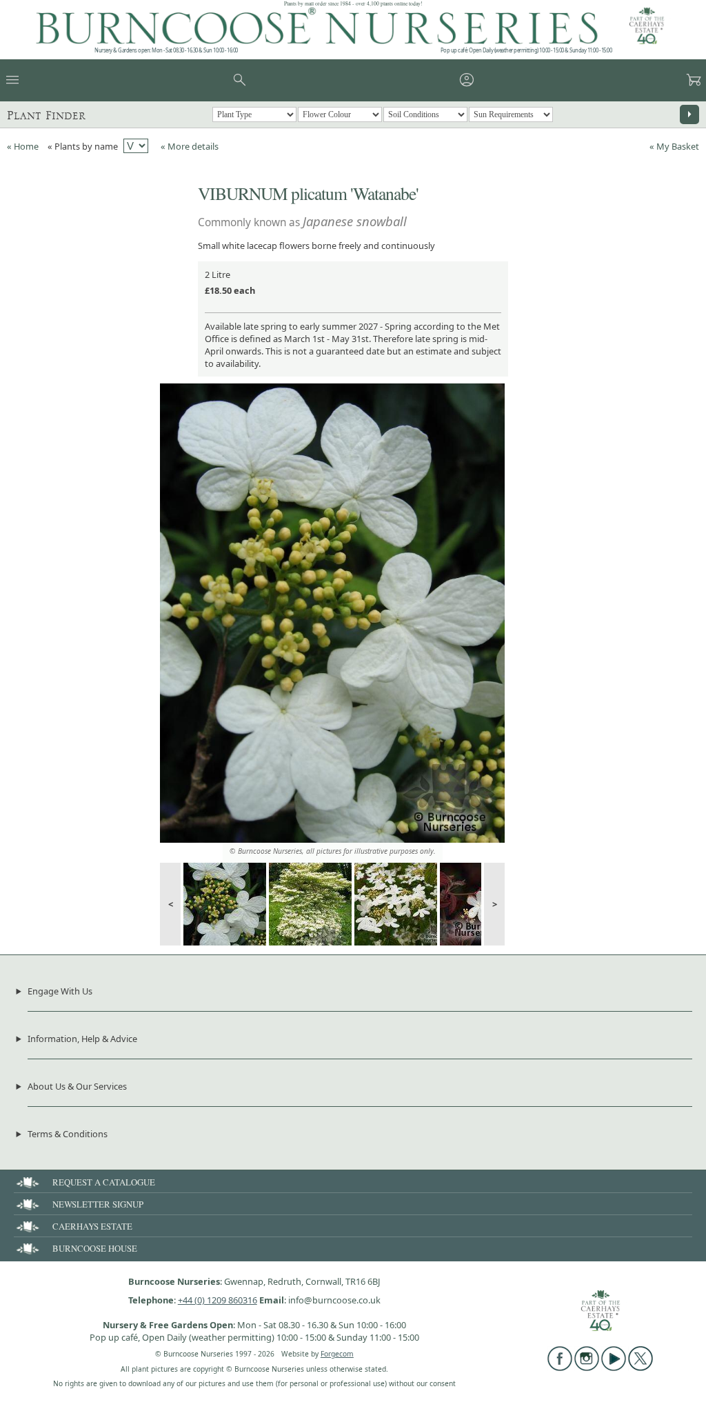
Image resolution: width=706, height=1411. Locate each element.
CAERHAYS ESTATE (92, 1226)
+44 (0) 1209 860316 (217, 1300)
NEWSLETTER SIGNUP (97, 1204)
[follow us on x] (640, 1367)
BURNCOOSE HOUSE (94, 1248)
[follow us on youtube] (613, 1367)
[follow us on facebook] (559, 1367)
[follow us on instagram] (586, 1367)
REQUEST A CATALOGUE (103, 1182)
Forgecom (337, 1354)
